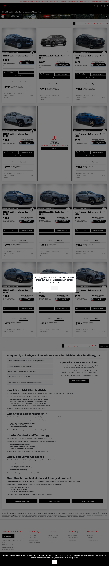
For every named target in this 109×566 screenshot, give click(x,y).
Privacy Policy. (73, 558)
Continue (54, 288)
